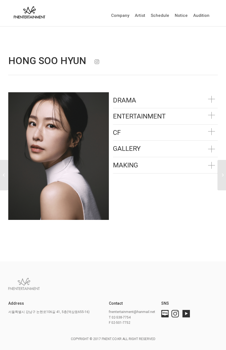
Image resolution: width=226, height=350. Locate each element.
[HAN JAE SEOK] (221, 175)
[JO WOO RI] (4, 175)
